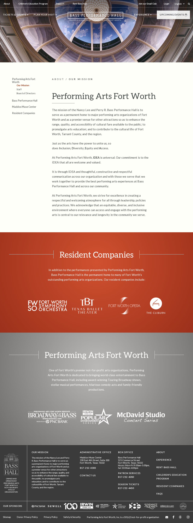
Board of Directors (26, 93)
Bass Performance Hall (24, 100)
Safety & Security (72, 517)
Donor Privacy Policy (27, 517)
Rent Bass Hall (166, 467)
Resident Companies (23, 113)
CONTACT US (88, 475)
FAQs (159, 493)
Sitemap (7, 517)
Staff (19, 89)
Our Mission (23, 85)
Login (166, 3)
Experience (164, 460)
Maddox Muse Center (24, 106)
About (160, 452)
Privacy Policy (50, 517)
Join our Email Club (147, 3)
